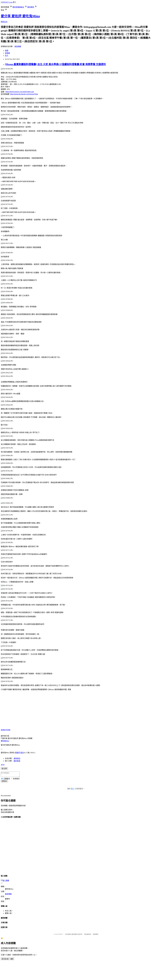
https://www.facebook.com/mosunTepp (24, 94)
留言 (22, 752)
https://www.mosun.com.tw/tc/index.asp (19, 92)
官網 (2, 92)
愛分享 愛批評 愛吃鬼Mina (20, 16)
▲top (3, 764)
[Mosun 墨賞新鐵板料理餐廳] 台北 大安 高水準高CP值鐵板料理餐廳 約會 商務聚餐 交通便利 (55, 64)
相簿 (6, 50)
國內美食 (17, 761)
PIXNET (60, 934)
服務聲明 (95, 934)
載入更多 (4, 768)
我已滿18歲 (5, 959)
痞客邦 (17, 752)
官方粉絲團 (5, 94)
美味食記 (17, 758)
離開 (12, 959)
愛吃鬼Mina (5, 741)
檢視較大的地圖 (5, 730)
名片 (6, 55)
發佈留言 (4, 781)
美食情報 (17, 46)
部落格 (7, 53)
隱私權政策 (87, 934)
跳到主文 (4, 22)
